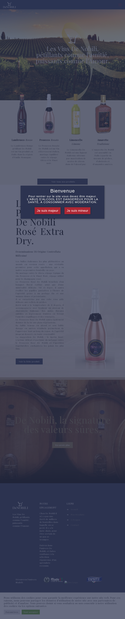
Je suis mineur (77, 210)
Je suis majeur (47, 210)
